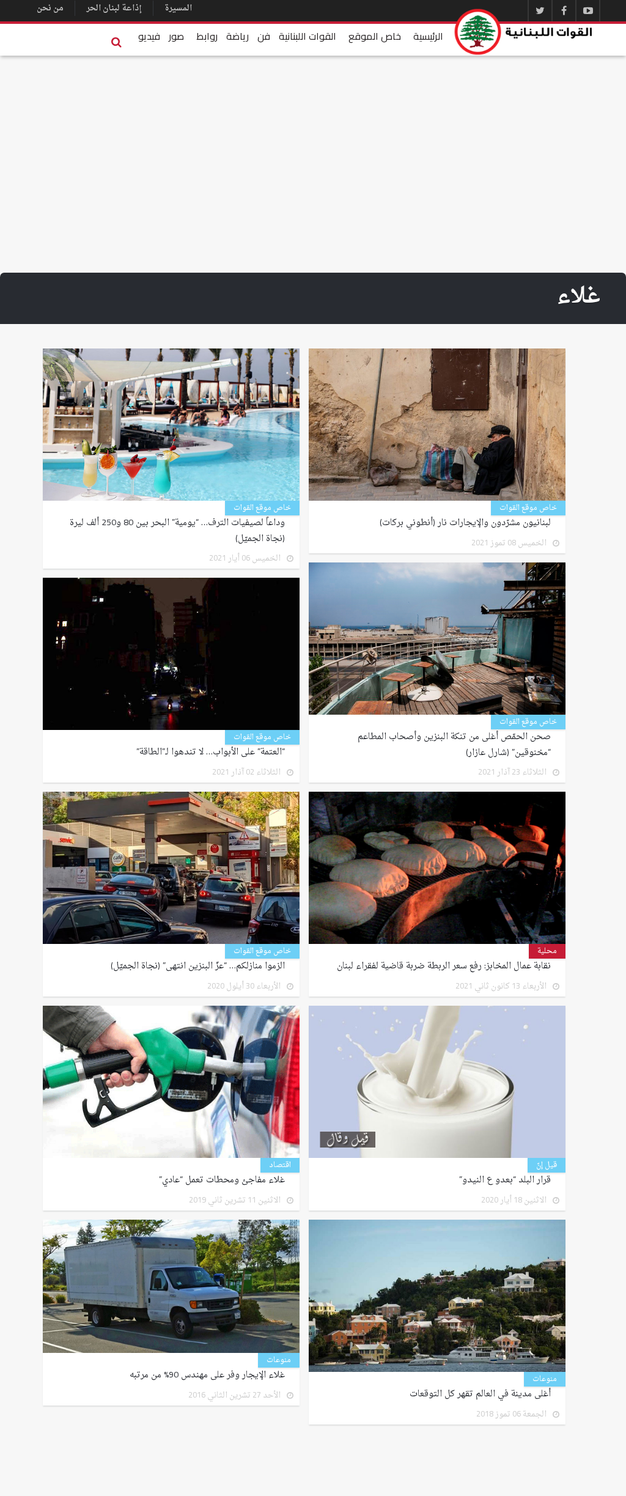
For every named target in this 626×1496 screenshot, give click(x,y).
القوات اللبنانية (307, 36)
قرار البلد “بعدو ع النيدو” (505, 1180)
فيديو (149, 36)
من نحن (50, 8)
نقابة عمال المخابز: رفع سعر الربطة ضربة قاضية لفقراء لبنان (444, 967)
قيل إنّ (546, 1165)
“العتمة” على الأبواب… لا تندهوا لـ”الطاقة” (210, 753)
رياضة (237, 36)
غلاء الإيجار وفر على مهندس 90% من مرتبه (207, 1376)
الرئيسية (428, 36)
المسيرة (178, 8)
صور (176, 36)
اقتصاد (280, 1165)
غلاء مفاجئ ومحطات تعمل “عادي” (222, 1180)
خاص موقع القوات (528, 508)
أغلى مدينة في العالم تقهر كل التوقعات (480, 1394)
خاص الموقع (374, 36)
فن (263, 36)
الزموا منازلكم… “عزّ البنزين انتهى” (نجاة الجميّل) (198, 967)
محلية (547, 951)
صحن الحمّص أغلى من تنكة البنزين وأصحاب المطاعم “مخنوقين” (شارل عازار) (454, 745)
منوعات (544, 1379)
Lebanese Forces (524, 32)
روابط (207, 36)
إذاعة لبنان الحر (114, 8)
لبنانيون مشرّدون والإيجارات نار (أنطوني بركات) (465, 523)
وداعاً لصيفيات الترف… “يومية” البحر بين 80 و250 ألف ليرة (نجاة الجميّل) (177, 531)
